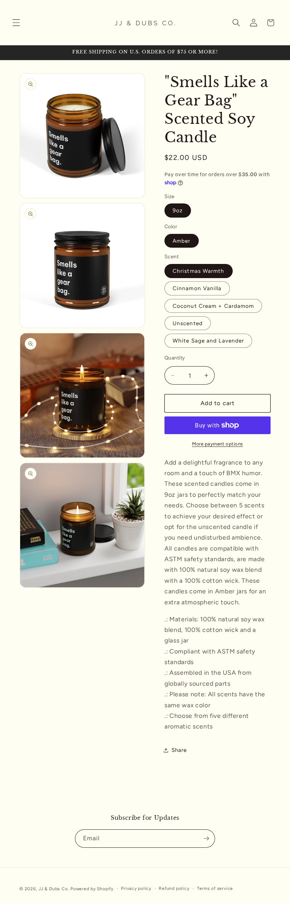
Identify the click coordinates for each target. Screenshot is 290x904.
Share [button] (179, 750)
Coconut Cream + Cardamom (213, 306)
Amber (182, 240)
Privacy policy (136, 888)
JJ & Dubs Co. (54, 888)
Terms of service (215, 888)
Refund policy (174, 888)
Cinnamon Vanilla (197, 288)
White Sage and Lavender (208, 340)
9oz (178, 210)
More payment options (217, 444)
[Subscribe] (206, 838)
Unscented (188, 323)
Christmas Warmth (199, 270)
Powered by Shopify (92, 888)
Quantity (174, 358)
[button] (16, 22)
